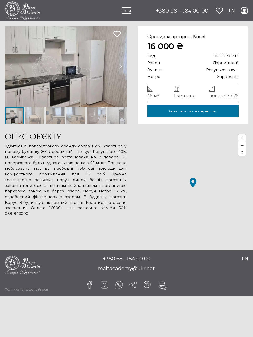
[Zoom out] (242, 145)
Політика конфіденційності (26, 289)
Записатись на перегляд (193, 111)
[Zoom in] (242, 138)
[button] (120, 66)
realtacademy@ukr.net (126, 268)
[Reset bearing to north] (242, 152)
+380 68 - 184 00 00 (182, 10)
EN (232, 10)
